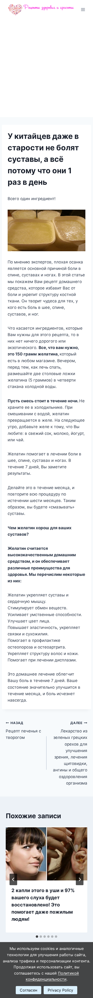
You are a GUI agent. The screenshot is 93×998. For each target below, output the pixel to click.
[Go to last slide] (13, 879)
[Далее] (79, 879)
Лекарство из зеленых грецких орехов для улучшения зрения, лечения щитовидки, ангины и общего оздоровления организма (70, 753)
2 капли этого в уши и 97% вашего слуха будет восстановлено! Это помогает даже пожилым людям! (43, 905)
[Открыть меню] (82, 9)
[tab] (37, 936)
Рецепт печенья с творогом (23, 730)
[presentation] (46, 854)
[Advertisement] (46, 68)
